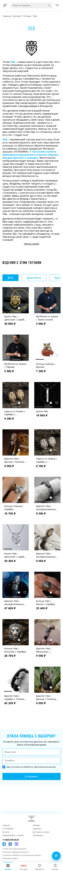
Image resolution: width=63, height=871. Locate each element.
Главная (6, 16)
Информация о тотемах (13, 835)
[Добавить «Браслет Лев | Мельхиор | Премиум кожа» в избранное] (56, 639)
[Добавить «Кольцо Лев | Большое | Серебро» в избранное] (25, 639)
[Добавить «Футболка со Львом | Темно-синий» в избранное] (56, 307)
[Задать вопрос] (56, 856)
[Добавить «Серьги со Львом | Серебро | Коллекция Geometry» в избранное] (56, 450)
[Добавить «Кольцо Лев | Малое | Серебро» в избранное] (56, 592)
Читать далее (31, 244)
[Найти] (49, 5)
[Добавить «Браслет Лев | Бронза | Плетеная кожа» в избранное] (25, 450)
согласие (15, 766)
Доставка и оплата (41, 832)
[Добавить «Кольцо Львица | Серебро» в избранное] (25, 497)
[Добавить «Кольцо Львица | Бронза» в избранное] (56, 355)
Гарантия (37, 829)
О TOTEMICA (8, 829)
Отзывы (36, 825)
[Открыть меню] (5, 5)
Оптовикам (38, 835)
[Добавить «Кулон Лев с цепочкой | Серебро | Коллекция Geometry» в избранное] (25, 544)
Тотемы (27, 16)
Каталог (17, 16)
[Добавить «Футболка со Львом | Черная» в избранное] (25, 355)
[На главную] (57, 5)
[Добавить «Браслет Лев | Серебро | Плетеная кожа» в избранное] (25, 687)
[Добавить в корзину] (19, 307)
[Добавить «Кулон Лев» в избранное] (56, 402)
